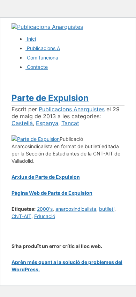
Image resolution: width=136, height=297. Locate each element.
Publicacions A (42, 48)
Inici (30, 39)
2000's (45, 209)
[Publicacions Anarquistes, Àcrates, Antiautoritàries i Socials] (47, 26)
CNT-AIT (21, 216)
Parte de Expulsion (50, 98)
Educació (44, 216)
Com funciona (41, 58)
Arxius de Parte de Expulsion (46, 177)
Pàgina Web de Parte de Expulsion (52, 193)
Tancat (70, 123)
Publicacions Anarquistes (72, 109)
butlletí (106, 209)
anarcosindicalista (75, 209)
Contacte (36, 67)
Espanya (47, 123)
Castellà (22, 123)
